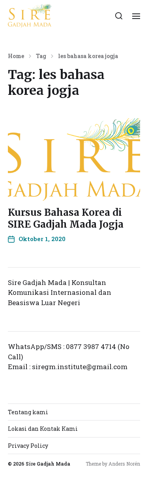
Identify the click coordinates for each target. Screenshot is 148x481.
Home (16, 56)
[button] (119, 16)
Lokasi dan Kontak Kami (43, 428)
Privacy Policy (28, 445)
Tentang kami (28, 412)
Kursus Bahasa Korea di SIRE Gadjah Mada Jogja (66, 218)
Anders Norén (124, 463)
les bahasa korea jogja (88, 56)
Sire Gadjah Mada (48, 463)
